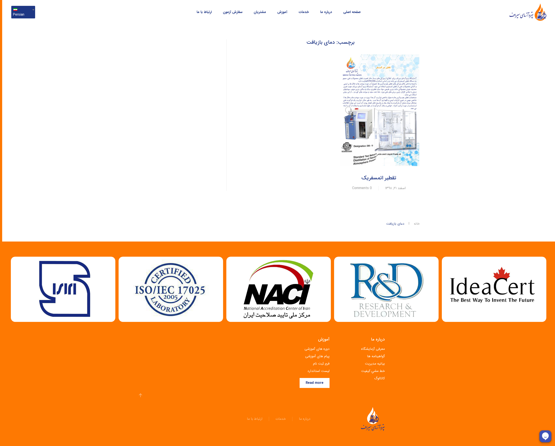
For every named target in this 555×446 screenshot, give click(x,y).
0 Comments (362, 188)
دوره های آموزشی (317, 349)
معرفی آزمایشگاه (373, 349)
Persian (18, 14)
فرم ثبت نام (321, 363)
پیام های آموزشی (317, 356)
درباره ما (326, 12)
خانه (417, 223)
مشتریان (260, 12)
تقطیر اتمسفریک (378, 178)
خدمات (304, 12)
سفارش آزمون (232, 12)
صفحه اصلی (352, 12)
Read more (314, 383)
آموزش (282, 12)
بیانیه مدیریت (375, 363)
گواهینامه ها (376, 356)
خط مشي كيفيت (373, 371)
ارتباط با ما (204, 12)
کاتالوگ (379, 378)
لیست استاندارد (318, 371)
